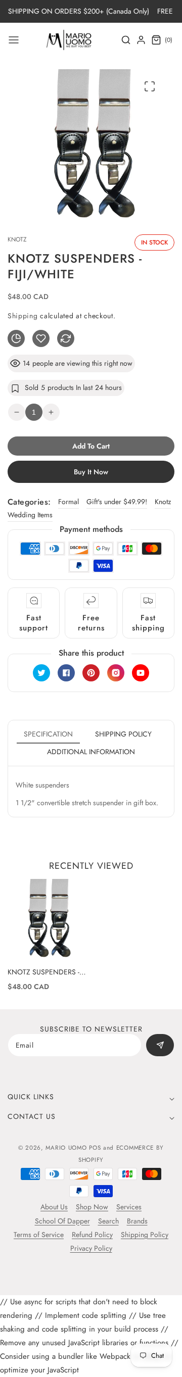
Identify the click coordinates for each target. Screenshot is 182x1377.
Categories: (29, 502)
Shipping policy (123, 734)
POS (95, 1148)
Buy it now (91, 472)
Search (108, 1221)
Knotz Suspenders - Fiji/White (43, 971)
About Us (54, 1207)
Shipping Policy (144, 1235)
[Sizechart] (16, 338)
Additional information (91, 752)
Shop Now (92, 1207)
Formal (68, 502)
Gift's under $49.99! (116, 502)
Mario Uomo (66, 1148)
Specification (48, 734)
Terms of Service (39, 1235)
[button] (14, 40)
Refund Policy (92, 1235)
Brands (137, 1221)
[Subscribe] (160, 1045)
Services (129, 1207)
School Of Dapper (62, 1221)
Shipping (23, 316)
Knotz (163, 502)
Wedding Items (30, 515)
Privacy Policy (91, 1248)
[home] (91, 1364)
